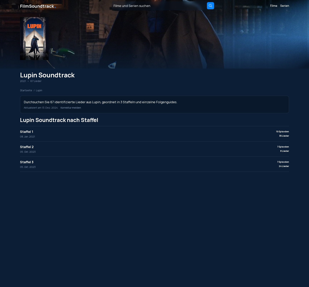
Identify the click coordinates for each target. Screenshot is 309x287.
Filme (273, 6)
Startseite (26, 90)
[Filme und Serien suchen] (210, 5)
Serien (284, 6)
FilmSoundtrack (38, 6)
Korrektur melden (71, 107)
